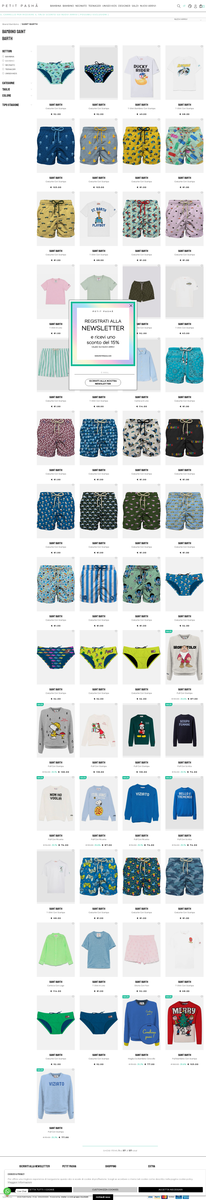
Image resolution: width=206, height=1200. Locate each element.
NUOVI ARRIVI (148, 6)
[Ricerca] (179, 6)
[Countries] (189, 6)
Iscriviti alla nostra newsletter (103, 382)
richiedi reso (103, 1197)
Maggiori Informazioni (20, 1182)
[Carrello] (200, 6)
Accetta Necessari (171, 1189)
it (184, 6)
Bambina (55, 6)
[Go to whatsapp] (7, 1191)
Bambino (68, 6)
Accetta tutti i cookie (39, 1189)
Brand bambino (10, 24)
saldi (135, 6)
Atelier (64, 1197)
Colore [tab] (6, 96)
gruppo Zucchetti (81, 1197)
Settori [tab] (7, 51)
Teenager (94, 6)
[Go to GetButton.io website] (7, 1197)
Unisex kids (109, 6)
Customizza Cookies (105, 1189)
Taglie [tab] (6, 89)
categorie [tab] (8, 83)
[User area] (195, 6)
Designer (124, 6)
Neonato (81, 6)
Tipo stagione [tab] (10, 105)
